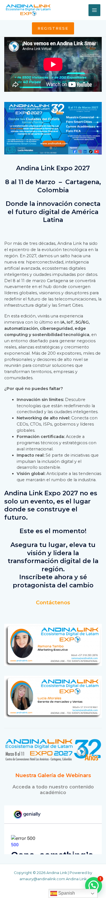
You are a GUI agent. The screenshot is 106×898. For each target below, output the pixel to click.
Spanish (66, 893)
